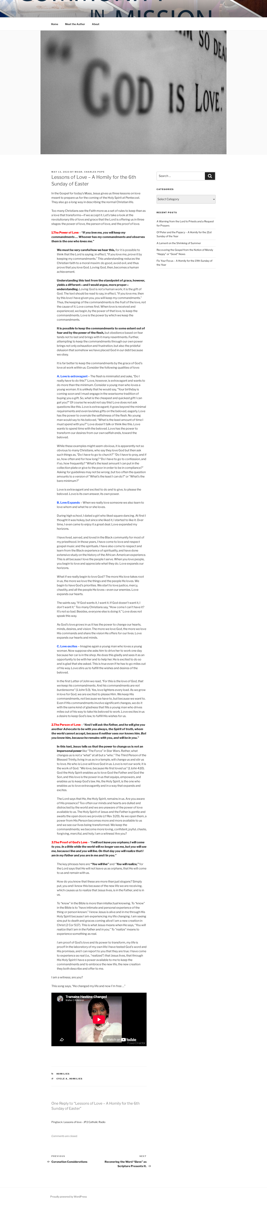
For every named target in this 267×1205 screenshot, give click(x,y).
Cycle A (62, 1078)
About (95, 24)
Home (54, 24)
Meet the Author (75, 24)
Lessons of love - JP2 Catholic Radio (84, 1122)
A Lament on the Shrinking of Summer (179, 243)
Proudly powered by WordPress (68, 1196)
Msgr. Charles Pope (90, 172)
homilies (63, 1074)
